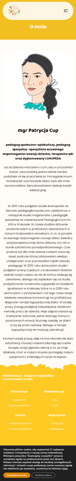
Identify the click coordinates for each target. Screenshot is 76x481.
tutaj (65, 468)
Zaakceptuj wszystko (17, 475)
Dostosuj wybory (43, 475)
